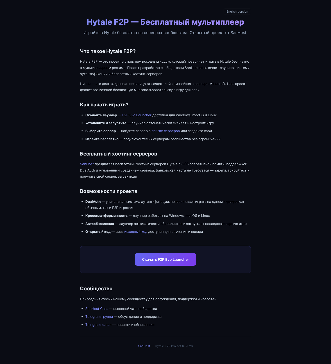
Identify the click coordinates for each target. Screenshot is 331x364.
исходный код (135, 231)
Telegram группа (99, 316)
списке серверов (166, 131)
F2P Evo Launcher (137, 115)
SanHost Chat (96, 309)
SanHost (87, 164)
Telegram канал (98, 325)
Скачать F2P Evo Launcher (165, 259)
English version (237, 11)
